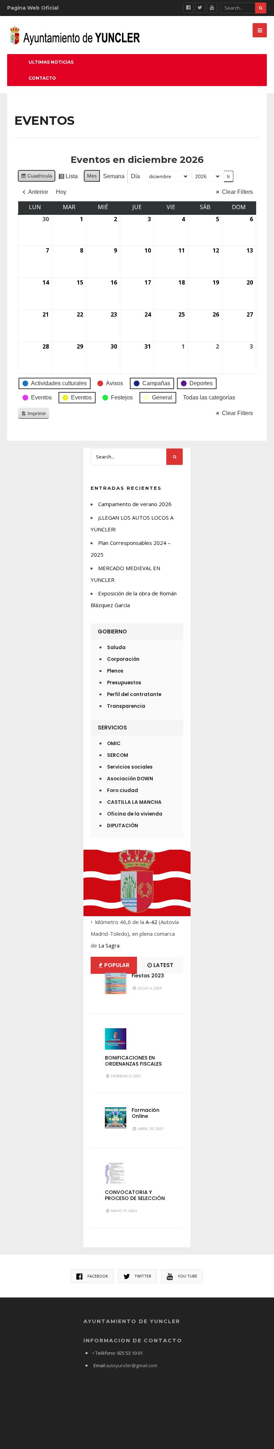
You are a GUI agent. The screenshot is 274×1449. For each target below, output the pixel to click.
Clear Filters (237, 192)
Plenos (115, 671)
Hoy (61, 192)
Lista (68, 178)
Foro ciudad (122, 790)
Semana (114, 176)
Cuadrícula (36, 177)
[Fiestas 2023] (115, 983)
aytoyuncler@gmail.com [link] (131, 1365)
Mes (92, 176)
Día (135, 176)
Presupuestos (124, 682)
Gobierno (112, 631)
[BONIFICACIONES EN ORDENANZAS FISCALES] (115, 1039)
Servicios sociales (130, 767)
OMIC (114, 743)
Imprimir (33, 414)
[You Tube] (212, 7)
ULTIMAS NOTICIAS (51, 62)
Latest (162, 965)
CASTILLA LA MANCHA (134, 802)
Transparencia (126, 706)
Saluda (116, 647)
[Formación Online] (115, 1118)
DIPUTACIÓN (122, 825)
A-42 (151, 921)
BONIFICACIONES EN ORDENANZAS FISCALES (133, 1060)
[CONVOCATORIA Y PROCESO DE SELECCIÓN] (115, 1173)
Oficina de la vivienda (134, 814)
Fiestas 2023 (148, 975)
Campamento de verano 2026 (135, 504)
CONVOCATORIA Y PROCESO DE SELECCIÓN (135, 1195)
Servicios (112, 727)
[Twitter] (200, 7)
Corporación (123, 659)
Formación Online (145, 1113)
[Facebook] (188, 7)
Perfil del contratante (134, 694)
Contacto (42, 78)
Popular (116, 965)
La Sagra (109, 945)
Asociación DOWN (130, 778)
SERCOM (117, 755)
